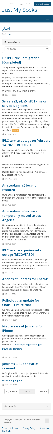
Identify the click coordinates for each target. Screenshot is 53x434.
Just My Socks (19, 10)
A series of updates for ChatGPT (26, 279)
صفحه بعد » (42, 391)
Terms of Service (10, 428)
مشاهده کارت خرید (42, 4)
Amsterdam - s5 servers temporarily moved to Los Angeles (21, 215)
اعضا (4, 34)
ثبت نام (27, 4)
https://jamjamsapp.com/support (27, 344)
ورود (21, 4)
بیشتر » (15, 130)
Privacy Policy (29, 428)
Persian (13, 4)
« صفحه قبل (11, 391)
